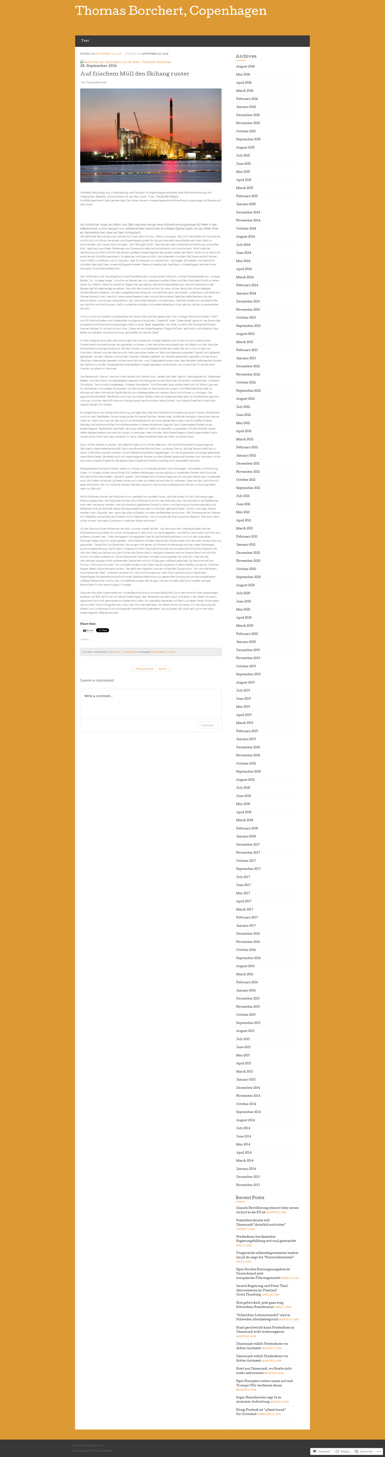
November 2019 (248, 658)
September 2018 (248, 772)
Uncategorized (130, 651)
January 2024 (246, 293)
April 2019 (243, 715)
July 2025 (243, 156)
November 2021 (248, 472)
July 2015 (243, 1039)
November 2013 (248, 1185)
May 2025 (243, 172)
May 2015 (243, 1055)
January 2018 (246, 836)
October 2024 (246, 229)
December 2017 (248, 845)
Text (85, 41)
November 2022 (248, 374)
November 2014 (248, 1096)
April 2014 (244, 1153)
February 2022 (247, 447)
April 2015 (243, 1063)
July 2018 (243, 788)
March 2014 (244, 1161)
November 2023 (248, 310)
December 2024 (248, 212)
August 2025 (245, 148)
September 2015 (248, 1023)
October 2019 (246, 666)
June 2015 (243, 1047)
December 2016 (248, 934)
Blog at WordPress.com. (88, 1445)
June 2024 (243, 253)
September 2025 (248, 139)
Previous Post (144, 668)
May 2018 (243, 804)
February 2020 (247, 634)
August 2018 (245, 780)
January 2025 (246, 204)
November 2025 (248, 123)
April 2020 (244, 618)
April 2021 (243, 520)
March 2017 (244, 909)
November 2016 (248, 942)
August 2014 (245, 1120)
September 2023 (248, 326)
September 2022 (248, 391)
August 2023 (245, 334)
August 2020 (245, 585)
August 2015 (245, 1031)
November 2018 (248, 755)
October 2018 (246, 764)
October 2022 (246, 382)
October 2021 (246, 480)
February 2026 (247, 99)
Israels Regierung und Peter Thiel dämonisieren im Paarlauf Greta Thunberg (262, 1290)
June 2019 (243, 699)
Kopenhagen (158, 651)
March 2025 (244, 188)
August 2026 (245, 66)
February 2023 (247, 350)
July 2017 (243, 877)
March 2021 (244, 528)
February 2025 (247, 196)
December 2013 (248, 1177)
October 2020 (246, 569)
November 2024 (248, 220)
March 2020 (244, 626)
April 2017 (243, 901)
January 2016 (246, 990)
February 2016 (247, 982)
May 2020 (243, 609)
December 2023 (248, 301)
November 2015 (248, 1007)
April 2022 (243, 431)
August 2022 (245, 399)
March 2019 (244, 723)
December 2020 (248, 553)
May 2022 (243, 423)
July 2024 (243, 245)
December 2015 (248, 998)
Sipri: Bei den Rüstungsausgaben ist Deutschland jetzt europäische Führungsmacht (263, 1274)
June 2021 (243, 504)
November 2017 (248, 853)
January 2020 (246, 642)
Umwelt (170, 651)
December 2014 (248, 1088)
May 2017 (243, 893)
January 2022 (246, 456)
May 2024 (243, 261)
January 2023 (246, 358)
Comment (207, 725)
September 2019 (248, 674)
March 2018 (244, 820)
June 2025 (243, 164)
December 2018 (248, 747)
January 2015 (246, 1080)
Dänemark (115, 651)
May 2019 (243, 707)
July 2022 (243, 407)
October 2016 (246, 950)
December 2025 (248, 115)
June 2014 (243, 1136)
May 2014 (243, 1144)
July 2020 (243, 593)
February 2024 (247, 285)
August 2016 (245, 966)
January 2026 (246, 107)
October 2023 (246, 318)
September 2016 (248, 958)
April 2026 (244, 83)
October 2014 (246, 1104)
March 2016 (244, 974)
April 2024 (244, 269)
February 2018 (247, 828)
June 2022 (243, 415)
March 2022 (244, 439)
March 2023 (244, 342)
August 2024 (245, 237)
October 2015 (246, 1015)
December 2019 (248, 650)
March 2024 (245, 277)
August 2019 (245, 682)
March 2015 (244, 1072)
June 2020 (243, 601)
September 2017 (248, 869)
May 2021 (243, 512)
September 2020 (248, 577)
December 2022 (248, 366)
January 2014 (246, 1169)
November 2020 (248, 561)
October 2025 (246, 131)
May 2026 (243, 74)
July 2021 (243, 496)
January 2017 (246, 926)
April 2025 (243, 180)
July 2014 (243, 1128)
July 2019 (243, 690)
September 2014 (248, 1112)
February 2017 (247, 917)
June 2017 (243, 885)
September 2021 (248, 488)
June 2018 (243, 796)
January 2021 (246, 545)
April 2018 (243, 812)
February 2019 (247, 731)
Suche (162, 668)
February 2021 (247, 537)
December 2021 (248, 464)
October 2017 (246, 861)
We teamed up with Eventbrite (92, 1450)
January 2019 (246, 739)
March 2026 (244, 91)
